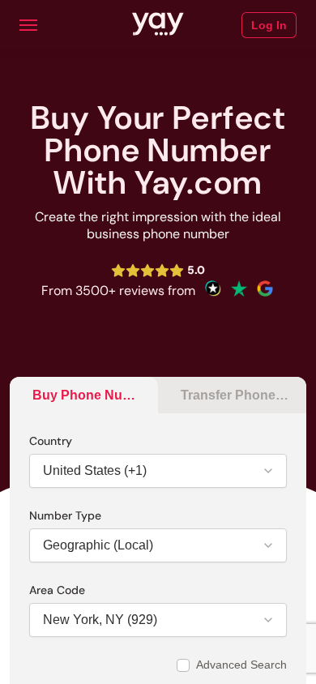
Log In (269, 25)
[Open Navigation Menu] (28, 25)
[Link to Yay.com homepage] (158, 25)
